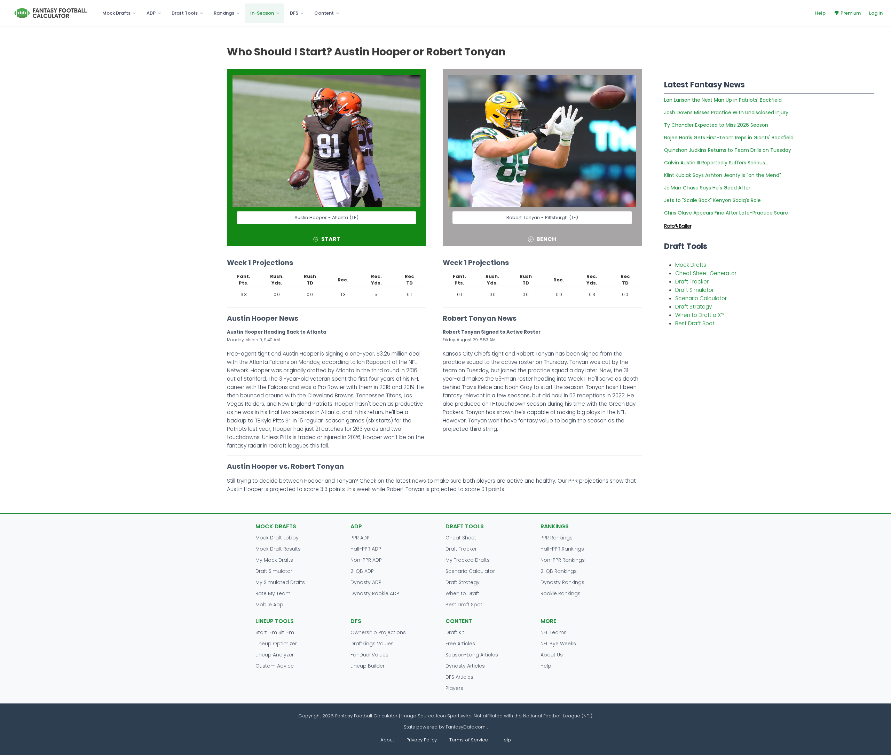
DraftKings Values (372, 643)
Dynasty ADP (365, 582)
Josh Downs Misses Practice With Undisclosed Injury (726, 112)
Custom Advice (274, 665)
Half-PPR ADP (365, 548)
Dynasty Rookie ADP (374, 593)
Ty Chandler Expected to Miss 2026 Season (716, 125)
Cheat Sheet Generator (705, 273)
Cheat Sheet (461, 537)
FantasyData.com (466, 727)
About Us (552, 654)
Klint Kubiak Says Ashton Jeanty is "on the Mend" (722, 175)
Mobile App (269, 604)
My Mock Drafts (274, 559)
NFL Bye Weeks (558, 643)
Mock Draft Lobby (277, 537)
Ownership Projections (378, 632)
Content (324, 13)
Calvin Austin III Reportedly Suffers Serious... (716, 162)
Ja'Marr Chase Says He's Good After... (709, 187)
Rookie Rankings (561, 593)
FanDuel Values (369, 654)
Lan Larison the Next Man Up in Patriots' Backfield (723, 99)
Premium (851, 13)
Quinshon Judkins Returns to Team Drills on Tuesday (727, 150)
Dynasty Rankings (562, 582)
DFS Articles (459, 677)
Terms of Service (468, 740)
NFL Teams (554, 632)
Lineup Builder (367, 665)
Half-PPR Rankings (562, 548)
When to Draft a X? (699, 315)
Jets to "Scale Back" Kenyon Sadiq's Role (712, 200)
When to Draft (462, 593)
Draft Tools (185, 13)
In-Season (262, 13)
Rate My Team (273, 593)
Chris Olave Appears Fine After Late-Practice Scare (726, 212)
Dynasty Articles (465, 665)
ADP (151, 13)
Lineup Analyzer (274, 654)
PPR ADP (360, 537)
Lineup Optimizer (276, 643)
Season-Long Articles (472, 654)
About (387, 740)
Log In (876, 13)
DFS (294, 13)
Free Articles (460, 643)
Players (454, 688)
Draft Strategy (693, 306)
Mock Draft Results (278, 548)
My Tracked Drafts (468, 559)
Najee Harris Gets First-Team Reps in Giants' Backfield (729, 137)
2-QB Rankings (559, 571)
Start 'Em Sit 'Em (274, 632)
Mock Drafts (116, 13)
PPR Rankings (557, 537)
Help (820, 13)
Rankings (224, 13)
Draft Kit (455, 632)
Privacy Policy (422, 740)
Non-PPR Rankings (563, 559)
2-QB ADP (362, 571)
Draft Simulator (694, 290)
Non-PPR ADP (366, 559)
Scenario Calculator (701, 298)
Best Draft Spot (695, 323)
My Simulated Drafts (280, 582)
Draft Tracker (692, 281)
